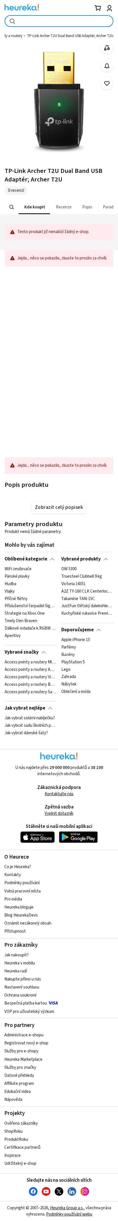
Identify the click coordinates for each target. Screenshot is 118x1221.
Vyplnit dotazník (59, 813)
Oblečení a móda (76, 692)
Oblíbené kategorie (26, 559)
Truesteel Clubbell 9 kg (81, 576)
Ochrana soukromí (20, 995)
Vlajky (10, 591)
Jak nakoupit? (16, 955)
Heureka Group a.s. (67, 1208)
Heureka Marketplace (23, 1059)
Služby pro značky (20, 1067)
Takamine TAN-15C (78, 598)
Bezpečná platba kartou (25, 1003)
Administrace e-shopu (24, 1035)
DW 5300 (68, 569)
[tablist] (59, 207)
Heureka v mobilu (19, 963)
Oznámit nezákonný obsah (27, 923)
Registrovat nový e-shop (26, 1043)
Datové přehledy (19, 1075)
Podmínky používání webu (69, 1214)
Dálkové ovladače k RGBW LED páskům (30, 628)
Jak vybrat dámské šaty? (26, 733)
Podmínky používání (22, 883)
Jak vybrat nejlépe (25, 708)
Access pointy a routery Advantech (30, 670)
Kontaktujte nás (59, 794)
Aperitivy (13, 636)
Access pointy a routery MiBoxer (30, 662)
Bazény (68, 655)
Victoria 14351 (73, 584)
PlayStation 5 (73, 662)
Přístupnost (15, 931)
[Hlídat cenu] (107, 66)
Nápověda (13, 1100)
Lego (65, 670)
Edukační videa (17, 1092)
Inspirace (12, 1155)
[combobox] (59, 21)
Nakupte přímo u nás (22, 979)
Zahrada (68, 677)
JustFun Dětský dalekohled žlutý (87, 606)
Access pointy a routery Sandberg (30, 692)
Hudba (10, 584)
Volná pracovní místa (22, 891)
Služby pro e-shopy (21, 1051)
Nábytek (68, 684)
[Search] (11, 207)
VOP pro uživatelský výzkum (29, 1012)
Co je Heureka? (17, 867)
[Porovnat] (107, 48)
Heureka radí (15, 971)
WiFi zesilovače (18, 569)
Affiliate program (19, 1084)
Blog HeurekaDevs (21, 915)
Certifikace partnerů (22, 1147)
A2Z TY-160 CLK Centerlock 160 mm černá (87, 591)
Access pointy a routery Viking (30, 677)
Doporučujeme (77, 629)
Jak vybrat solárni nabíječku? (30, 718)
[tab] (34, 207)
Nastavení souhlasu (21, 987)
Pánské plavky (17, 576)
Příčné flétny (16, 598)
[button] (34, 207)
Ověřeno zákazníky (21, 1123)
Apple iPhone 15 (75, 640)
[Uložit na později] (107, 83)
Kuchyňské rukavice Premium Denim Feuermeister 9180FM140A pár (87, 613)
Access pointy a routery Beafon (30, 684)
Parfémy (68, 647)
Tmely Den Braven (21, 621)
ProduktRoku (16, 1139)
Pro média (13, 899)
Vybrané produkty (81, 559)
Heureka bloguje (19, 907)
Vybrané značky (22, 652)
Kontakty (12, 875)
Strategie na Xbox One (25, 613)
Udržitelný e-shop (20, 1164)
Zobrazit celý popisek (59, 507)
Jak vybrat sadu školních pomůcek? (30, 725)
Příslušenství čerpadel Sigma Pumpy (30, 606)
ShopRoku (13, 1131)
